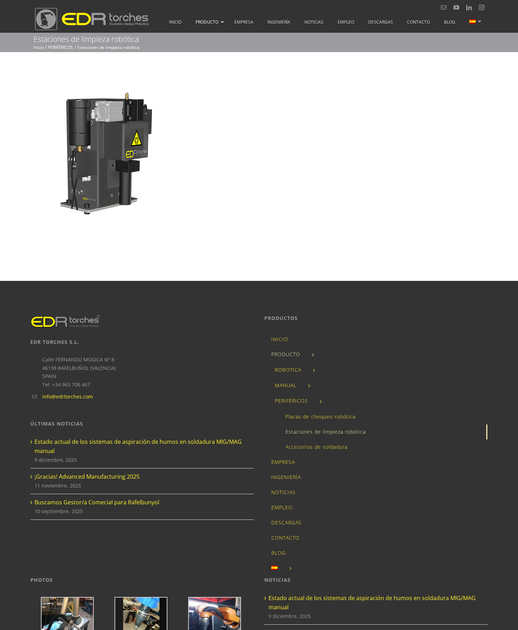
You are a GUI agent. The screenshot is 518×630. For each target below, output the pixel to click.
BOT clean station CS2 (143, 155)
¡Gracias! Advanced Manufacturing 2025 (87, 476)
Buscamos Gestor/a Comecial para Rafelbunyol (97, 502)
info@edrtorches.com (67, 396)
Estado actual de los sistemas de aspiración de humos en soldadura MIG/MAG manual (138, 446)
